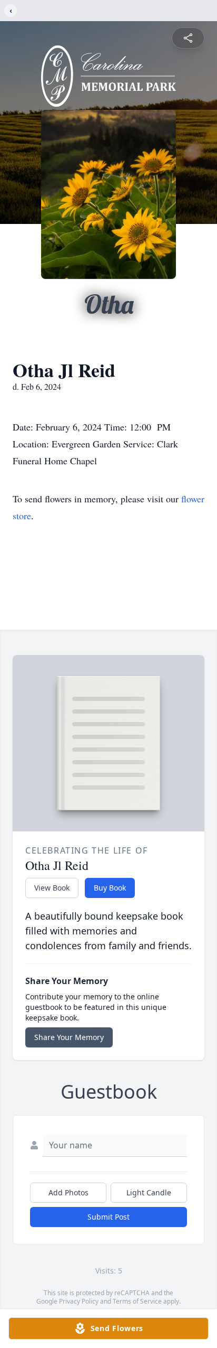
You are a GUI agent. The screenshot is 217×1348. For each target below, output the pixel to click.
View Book (52, 888)
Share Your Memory (69, 1037)
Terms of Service (137, 1301)
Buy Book (110, 888)
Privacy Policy (78, 1301)
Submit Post (108, 1217)
